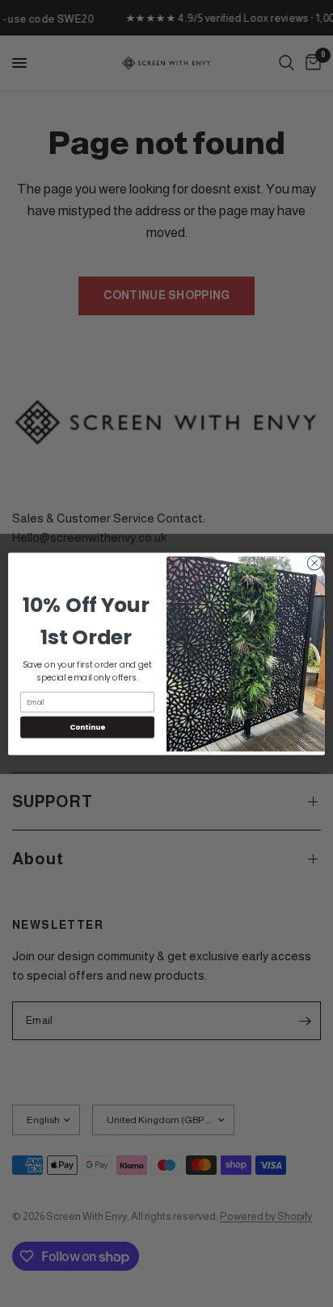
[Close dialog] (314, 563)
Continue (87, 727)
